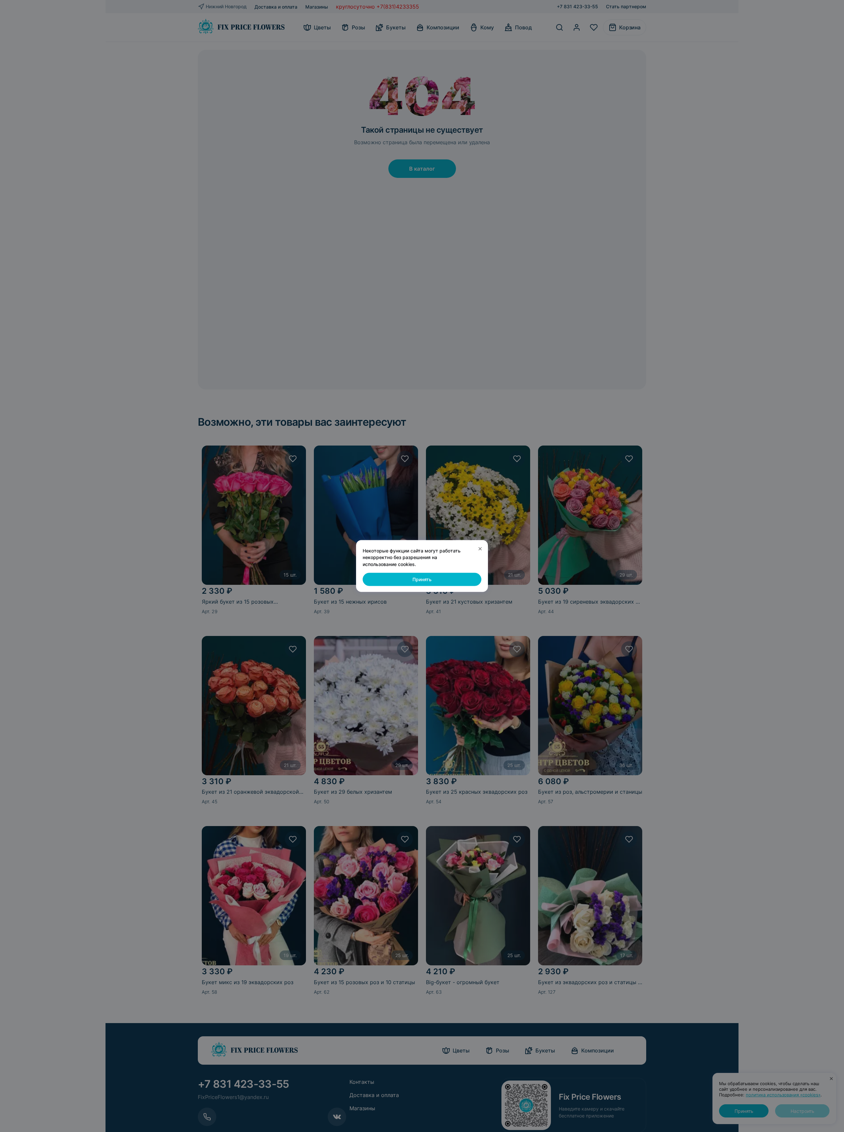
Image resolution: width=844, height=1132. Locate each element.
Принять (422, 579)
